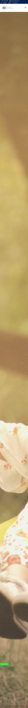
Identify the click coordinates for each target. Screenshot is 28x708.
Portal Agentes (15, 2)
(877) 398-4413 (5, 0)
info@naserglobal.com (15, 0)
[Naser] (7, 7)
